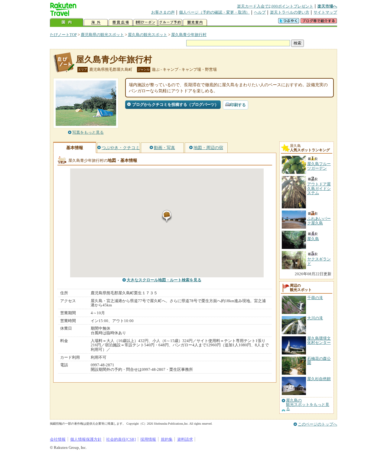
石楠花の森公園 (319, 360)
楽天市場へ (327, 6)
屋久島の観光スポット (147, 34)
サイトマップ (325, 12)
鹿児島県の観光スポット (102, 34)
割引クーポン (145, 22)
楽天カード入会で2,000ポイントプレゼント (275, 6)
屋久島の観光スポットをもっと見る (307, 404)
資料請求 (185, 439)
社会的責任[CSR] (121, 439)
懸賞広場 (121, 22)
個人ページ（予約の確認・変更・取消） (214, 12)
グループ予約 (170, 22)
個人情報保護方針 (86, 439)
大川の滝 (315, 318)
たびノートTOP (63, 34)
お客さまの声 (163, 12)
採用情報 (148, 439)
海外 (96, 22)
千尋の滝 (315, 297)
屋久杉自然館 (319, 379)
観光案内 (195, 22)
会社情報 (58, 439)
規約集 (167, 439)
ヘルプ (260, 12)
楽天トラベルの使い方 (289, 12)
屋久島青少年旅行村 (189, 34)
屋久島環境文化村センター (319, 340)
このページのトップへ (317, 424)
